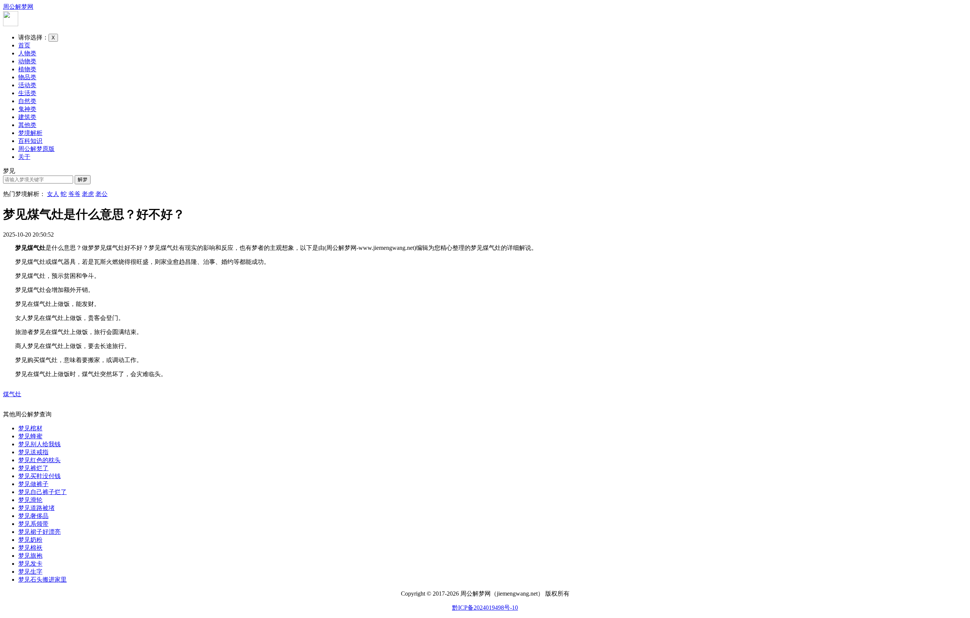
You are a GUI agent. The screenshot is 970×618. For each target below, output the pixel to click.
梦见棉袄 (30, 547)
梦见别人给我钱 (39, 444)
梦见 (9, 171)
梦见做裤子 (33, 484)
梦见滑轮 (30, 500)
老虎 (88, 194)
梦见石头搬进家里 (42, 579)
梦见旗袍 (30, 555)
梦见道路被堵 (36, 508)
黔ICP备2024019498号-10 (485, 607)
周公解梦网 (18, 6)
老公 (101, 194)
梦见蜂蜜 (30, 436)
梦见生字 (30, 571)
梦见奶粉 (30, 539)
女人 (53, 194)
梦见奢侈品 (33, 516)
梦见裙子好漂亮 (39, 532)
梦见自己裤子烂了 (42, 492)
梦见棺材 (30, 428)
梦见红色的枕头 (39, 460)
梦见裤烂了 (33, 468)
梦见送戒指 (33, 452)
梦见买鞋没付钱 (39, 476)
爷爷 (74, 194)
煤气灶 (12, 394)
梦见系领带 (33, 524)
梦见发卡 (30, 563)
